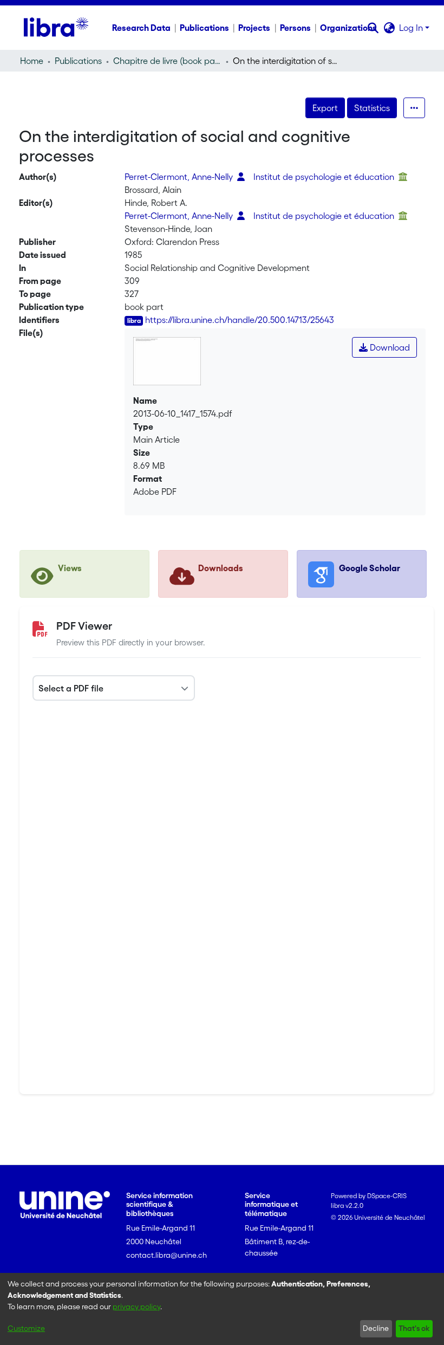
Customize (26, 1328)
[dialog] (222, 1309)
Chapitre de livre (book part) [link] (167, 61)
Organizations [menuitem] (348, 28)
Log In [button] (412, 28)
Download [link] (389, 347)
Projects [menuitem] (254, 28)
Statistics (372, 108)
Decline (376, 1328)
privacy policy (136, 1306)
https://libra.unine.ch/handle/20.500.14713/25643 (239, 320)
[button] (373, 27)
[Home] (56, 27)
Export (325, 108)
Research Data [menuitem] (141, 28)
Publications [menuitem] (204, 28)
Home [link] (31, 61)
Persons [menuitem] (295, 28)
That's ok (414, 1328)
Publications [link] (78, 61)
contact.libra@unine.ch (166, 1255)
